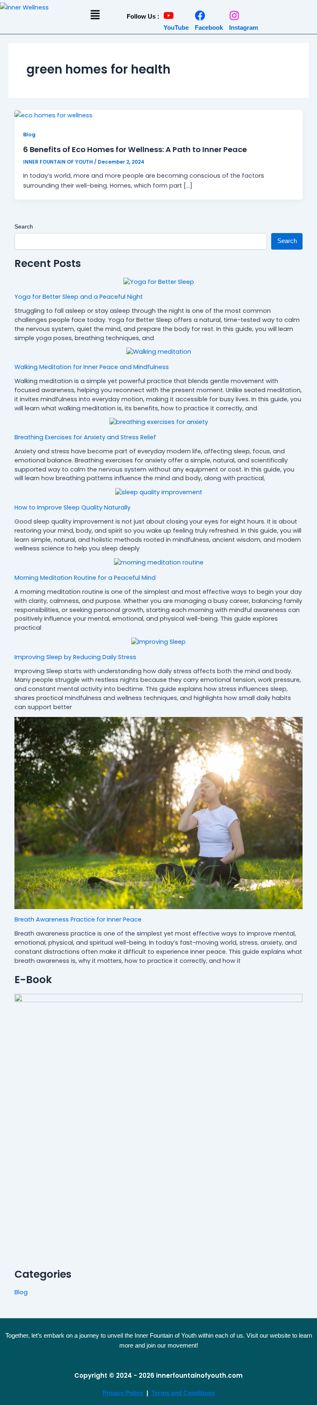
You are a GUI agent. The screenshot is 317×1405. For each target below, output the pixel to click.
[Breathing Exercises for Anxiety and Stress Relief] (158, 422)
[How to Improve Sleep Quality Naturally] (158, 492)
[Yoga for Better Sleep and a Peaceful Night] (158, 281)
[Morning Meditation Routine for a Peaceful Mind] (158, 562)
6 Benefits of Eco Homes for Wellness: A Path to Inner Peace (135, 149)
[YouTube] (168, 15)
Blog (29, 134)
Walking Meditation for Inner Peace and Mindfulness (91, 367)
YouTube (176, 27)
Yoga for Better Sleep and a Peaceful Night (78, 297)
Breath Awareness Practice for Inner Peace (78, 919)
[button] (95, 15)
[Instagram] (234, 15)
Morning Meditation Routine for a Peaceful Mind (85, 578)
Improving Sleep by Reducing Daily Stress (75, 657)
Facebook (209, 27)
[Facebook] (200, 15)
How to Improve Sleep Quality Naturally (72, 507)
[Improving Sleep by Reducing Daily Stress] (158, 642)
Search (23, 226)
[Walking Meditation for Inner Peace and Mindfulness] (158, 352)
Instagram (243, 27)
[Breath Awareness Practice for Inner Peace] (158, 813)
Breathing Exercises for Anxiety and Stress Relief (85, 437)
